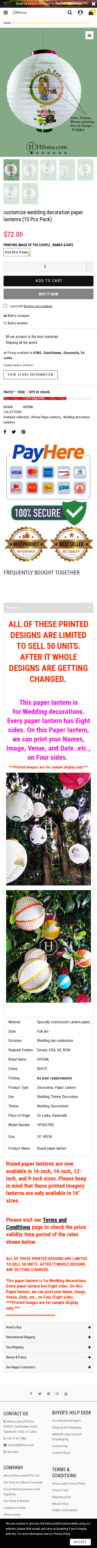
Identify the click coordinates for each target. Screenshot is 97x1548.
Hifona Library (12, 1514)
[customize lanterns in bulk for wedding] (48, 170)
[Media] (89, 35)
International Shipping (20, 1337)
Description (13, 607)
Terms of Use (60, 1490)
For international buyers (66, 1420)
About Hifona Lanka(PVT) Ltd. (22, 1475)
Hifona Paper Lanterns (46, 417)
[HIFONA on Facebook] (31, 1394)
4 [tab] (48, 153)
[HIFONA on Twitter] (40, 1394)
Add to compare (18, 316)
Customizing (60, 1446)
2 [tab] (37, 153)
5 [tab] (54, 153)
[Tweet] (14, 432)
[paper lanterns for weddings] (30, 170)
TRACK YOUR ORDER (64, 1510)
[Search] (70, 12)
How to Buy (13, 1327)
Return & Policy (16, 1357)
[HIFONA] (20, 12)
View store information (30, 374)
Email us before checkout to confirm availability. (48, 3)
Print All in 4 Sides (17, 252)
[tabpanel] (48, 92)
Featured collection (16, 417)
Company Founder (15, 1507)
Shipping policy (61, 1497)
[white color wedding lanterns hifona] (30, 193)
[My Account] (80, 13)
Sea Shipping (15, 1347)
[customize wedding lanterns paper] (85, 170)
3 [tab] (43, 153)
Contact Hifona (61, 1453)
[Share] (5, 432)
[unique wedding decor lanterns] (12, 193)
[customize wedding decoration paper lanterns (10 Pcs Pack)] (48, 92)
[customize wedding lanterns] (67, 170)
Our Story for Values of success (23, 1482)
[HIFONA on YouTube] (66, 1394)
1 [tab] (31, 153)
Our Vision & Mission (16, 1501)
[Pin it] (23, 432)
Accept (80, 1542)
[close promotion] (93, 4)
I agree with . (31, 306)
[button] (89, 269)
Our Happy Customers (20, 1367)
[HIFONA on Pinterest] (48, 1394)
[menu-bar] (7, 13)
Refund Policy (60, 1503)
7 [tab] (65, 153)
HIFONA (28, 407)
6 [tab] (60, 153)
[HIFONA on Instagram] (57, 1394)
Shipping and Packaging (66, 1427)
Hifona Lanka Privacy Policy (68, 1483)
